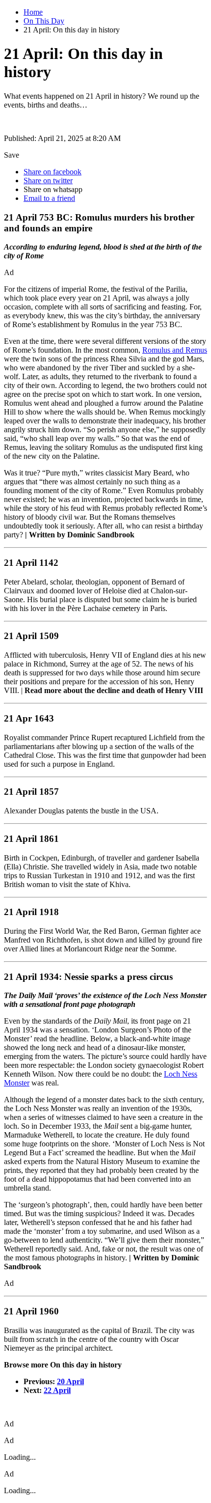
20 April (70, 1381)
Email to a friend (49, 198)
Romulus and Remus (174, 350)
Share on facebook (52, 171)
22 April (57, 1390)
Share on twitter (48, 180)
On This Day (44, 21)
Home (33, 12)
